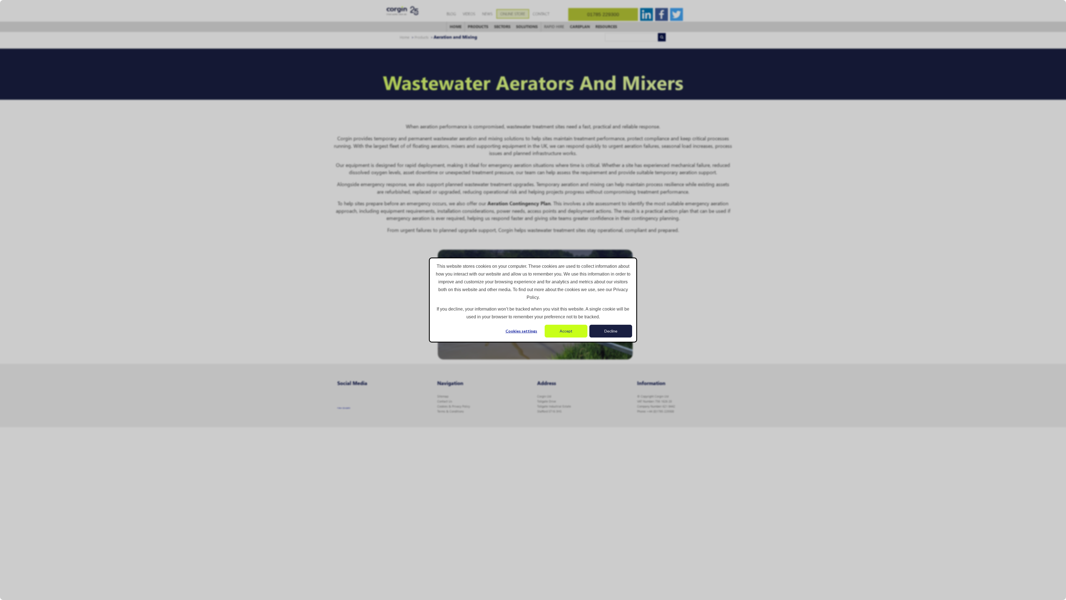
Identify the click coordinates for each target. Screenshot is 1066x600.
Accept (566, 331)
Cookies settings (521, 331)
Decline (610, 331)
